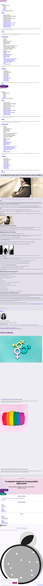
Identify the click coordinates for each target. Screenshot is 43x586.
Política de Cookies (4, 518)
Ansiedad (5, 38)
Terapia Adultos (6, 73)
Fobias (4, 50)
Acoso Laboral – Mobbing (7, 49)
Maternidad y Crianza (7, 20)
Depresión (5, 40)
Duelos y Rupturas (6, 42)
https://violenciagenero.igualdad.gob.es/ (36, 303)
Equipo (4, 7)
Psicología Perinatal (6, 19)
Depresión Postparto (7, 17)
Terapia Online (5, 70)
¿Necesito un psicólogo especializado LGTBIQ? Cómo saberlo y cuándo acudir (14, 469)
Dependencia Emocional (7, 41)
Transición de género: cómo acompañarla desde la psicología (11, 399)
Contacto (3, 516)
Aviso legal (3, 517)
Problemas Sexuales (6, 51)
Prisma (1, 311)
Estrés (4, 44)
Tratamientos (5, 36)
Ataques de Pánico (6, 43)
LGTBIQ (3, 509)
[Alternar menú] (0, 90)
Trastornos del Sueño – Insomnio (9, 46)
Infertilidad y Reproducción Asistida (9, 16)
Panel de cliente (4, 507)
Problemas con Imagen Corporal (9, 18)
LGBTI (3, 31)
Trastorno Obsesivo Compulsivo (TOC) (10, 45)
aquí (0, 208)
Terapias (4, 68)
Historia (4, 6)
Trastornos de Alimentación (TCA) (9, 48)
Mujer (3, 13)
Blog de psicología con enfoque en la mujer (17, 198)
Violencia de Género (6, 15)
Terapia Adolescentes (7, 72)
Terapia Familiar (6, 75)
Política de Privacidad (5, 523)
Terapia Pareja (5, 74)
